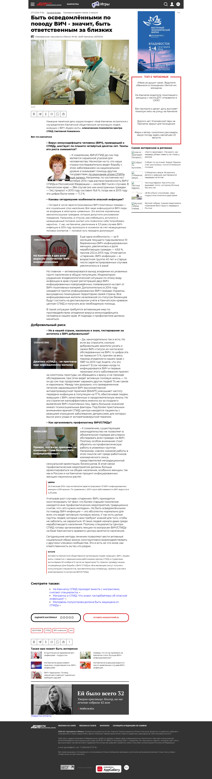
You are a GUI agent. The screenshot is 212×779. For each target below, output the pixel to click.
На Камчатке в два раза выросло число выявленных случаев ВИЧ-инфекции (109, 665)
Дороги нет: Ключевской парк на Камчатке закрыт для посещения (156, 122)
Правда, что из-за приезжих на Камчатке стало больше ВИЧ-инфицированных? (108, 655)
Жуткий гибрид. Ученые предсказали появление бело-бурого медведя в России (163, 205)
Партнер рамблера (85, 767)
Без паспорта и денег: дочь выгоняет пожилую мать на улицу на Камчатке (156, 110)
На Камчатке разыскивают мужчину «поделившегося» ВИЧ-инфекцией (60, 665)
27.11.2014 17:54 (37, 12)
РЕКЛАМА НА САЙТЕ (67, 726)
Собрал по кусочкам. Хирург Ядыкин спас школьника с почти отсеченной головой (163, 164)
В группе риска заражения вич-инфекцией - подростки (59, 654)
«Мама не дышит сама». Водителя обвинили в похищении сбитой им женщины (156, 85)
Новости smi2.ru (41, 715)
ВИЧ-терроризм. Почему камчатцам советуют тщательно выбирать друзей (59, 675)
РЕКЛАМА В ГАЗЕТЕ (87, 726)
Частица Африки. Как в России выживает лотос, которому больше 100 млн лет (162, 185)
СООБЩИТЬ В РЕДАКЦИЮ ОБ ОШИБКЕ (130, 726)
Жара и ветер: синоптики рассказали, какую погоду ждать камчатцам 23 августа (156, 135)
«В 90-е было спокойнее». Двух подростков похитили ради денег (161, 194)
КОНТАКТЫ (104, 726)
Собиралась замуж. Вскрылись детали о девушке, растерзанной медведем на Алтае (161, 175)
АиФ (33, 107)
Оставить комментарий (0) (106, 618)
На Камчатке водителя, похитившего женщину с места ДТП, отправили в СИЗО (156, 98)
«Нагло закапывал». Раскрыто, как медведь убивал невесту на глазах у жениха (162, 154)
